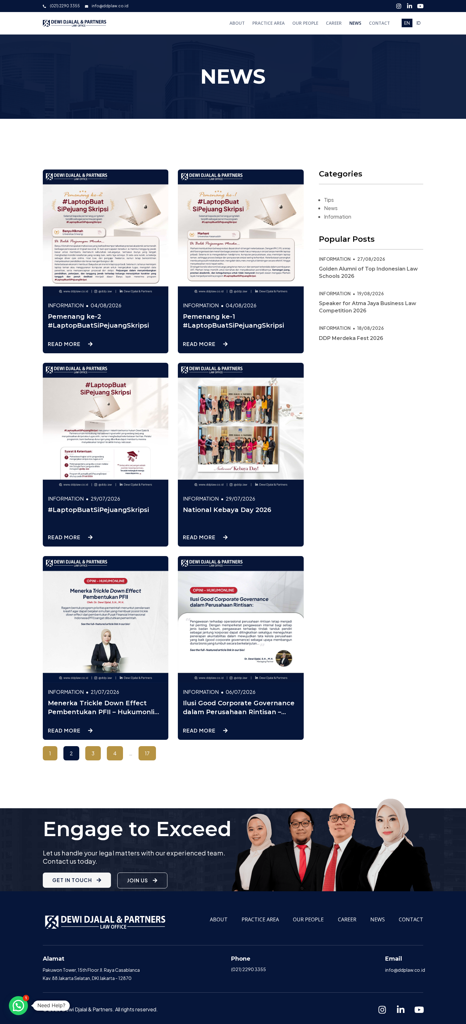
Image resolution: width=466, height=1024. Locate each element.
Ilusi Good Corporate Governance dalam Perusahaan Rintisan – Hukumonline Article (238, 712)
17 (150, 751)
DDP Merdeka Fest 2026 (351, 338)
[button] (18, 1005)
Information (337, 216)
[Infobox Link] (92, 969)
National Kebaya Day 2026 (227, 510)
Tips (329, 199)
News (331, 208)
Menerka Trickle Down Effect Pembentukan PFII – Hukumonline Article (105, 712)
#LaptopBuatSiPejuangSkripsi (98, 510)
